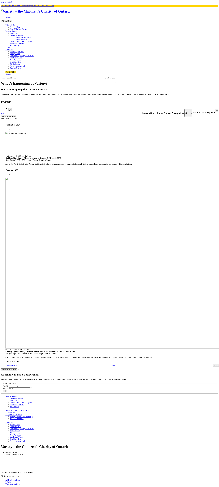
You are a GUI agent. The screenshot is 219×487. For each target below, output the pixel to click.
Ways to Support (11, 31)
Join (5, 391)
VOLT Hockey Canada (18, 29)
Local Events (10, 413)
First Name (7, 386)
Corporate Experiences (23, 37)
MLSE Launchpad (16, 419)
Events (7, 48)
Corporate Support (16, 35)
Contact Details (15, 68)
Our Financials (15, 62)
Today (3, 114)
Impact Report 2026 (17, 52)
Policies (8, 482)
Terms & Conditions (12, 484)
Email (5, 389)
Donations (13, 33)
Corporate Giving (21, 39)
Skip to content (6, 2)
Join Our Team (15, 60)
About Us (9, 50)
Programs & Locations (13, 415)
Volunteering (14, 45)
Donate (8, 17)
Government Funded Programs (21, 41)
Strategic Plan (15, 54)
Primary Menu (6, 21)
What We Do (10, 25)
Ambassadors (15, 431)
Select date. (5, 118)
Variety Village (15, 27)
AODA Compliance (12, 480)
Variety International (17, 66)
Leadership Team (16, 58)
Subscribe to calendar (9, 369)
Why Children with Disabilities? (17, 410)
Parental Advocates (17, 43)
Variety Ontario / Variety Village (21, 417)
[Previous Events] (6, 109)
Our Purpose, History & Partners (22, 56)
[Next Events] (10, 109)
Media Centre (15, 64)
